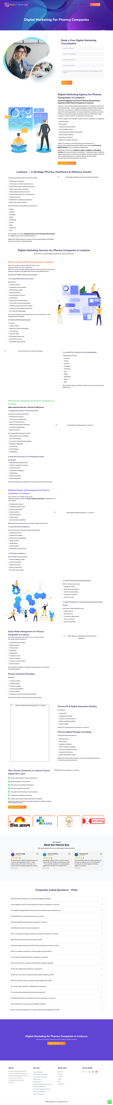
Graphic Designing (38, 1094)
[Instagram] (86, 1072)
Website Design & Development (42, 1084)
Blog (76, 4)
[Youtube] (96, 1072)
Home (44, 4)
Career (71, 4)
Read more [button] (14, 868)
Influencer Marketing (39, 1091)
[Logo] (16, 4)
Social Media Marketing (40, 1077)
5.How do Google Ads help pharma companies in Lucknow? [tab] (29, 922)
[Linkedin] (93, 1072)
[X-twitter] (89, 1072)
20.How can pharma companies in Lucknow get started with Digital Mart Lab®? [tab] (35, 1010)
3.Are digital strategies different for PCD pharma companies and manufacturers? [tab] (36, 910)
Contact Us (82, 4)
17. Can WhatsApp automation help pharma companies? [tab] (28, 992)
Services (57, 4)
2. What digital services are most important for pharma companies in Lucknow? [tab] (35, 904)
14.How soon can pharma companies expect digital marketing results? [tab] (32, 974)
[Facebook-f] (83, 1072)
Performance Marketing (40, 1074)
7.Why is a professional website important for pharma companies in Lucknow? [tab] (35, 934)
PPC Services (37, 1079)
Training (65, 4)
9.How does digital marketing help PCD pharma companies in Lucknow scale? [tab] (35, 945)
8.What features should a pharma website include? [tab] (26, 939)
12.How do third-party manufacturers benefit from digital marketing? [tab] (32, 963)
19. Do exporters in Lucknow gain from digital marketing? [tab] (28, 1004)
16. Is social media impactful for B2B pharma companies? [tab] (28, 986)
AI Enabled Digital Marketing (41, 1089)
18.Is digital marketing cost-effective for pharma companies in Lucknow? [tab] (33, 998)
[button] (10, 822)
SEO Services (37, 1082)
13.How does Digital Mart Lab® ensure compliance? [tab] (27, 969)
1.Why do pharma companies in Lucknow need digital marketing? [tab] (31, 898)
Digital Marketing (38, 1072)
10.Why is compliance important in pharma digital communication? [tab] (31, 951)
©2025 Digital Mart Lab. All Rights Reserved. (56, 1101)
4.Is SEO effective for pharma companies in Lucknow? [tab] (27, 916)
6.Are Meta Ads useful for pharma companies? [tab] (25, 928)
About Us (50, 4)
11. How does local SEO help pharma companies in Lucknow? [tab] (29, 957)
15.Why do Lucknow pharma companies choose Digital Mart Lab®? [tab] (31, 980)
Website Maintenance (39, 1086)
